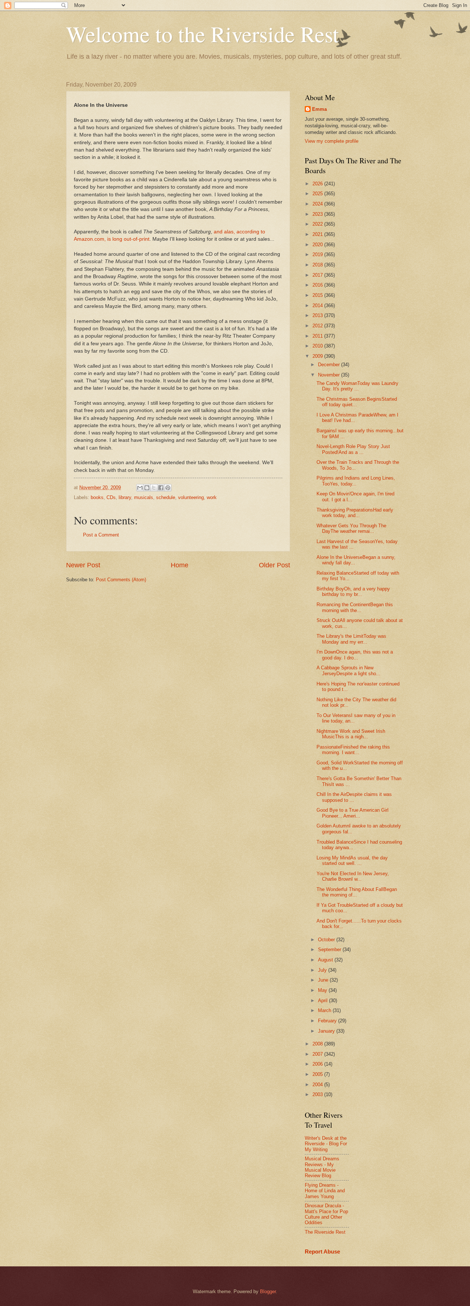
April (323, 1000)
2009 (318, 356)
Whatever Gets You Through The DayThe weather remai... (351, 528)
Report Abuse (322, 1251)
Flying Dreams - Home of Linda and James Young (325, 1190)
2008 (318, 1044)
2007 (318, 1054)
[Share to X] (154, 487)
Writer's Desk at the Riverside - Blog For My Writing (326, 1143)
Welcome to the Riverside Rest (202, 33)
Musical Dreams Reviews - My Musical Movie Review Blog (322, 1167)
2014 (318, 305)
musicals (143, 497)
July (323, 970)
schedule (165, 497)
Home (179, 565)
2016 (318, 285)
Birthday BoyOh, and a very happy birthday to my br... (353, 591)
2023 (318, 214)
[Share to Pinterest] (167, 487)
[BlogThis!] (147, 487)
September (330, 949)
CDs (111, 497)
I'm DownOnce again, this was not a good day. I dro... (355, 654)
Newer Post (83, 565)
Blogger (268, 1291)
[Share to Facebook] (160, 487)
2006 (318, 1064)
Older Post (274, 565)
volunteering (191, 497)
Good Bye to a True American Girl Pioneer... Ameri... (352, 812)
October (327, 939)
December (329, 364)
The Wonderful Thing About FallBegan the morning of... (357, 892)
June (324, 980)
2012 (318, 325)
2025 (318, 193)
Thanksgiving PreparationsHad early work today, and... (355, 512)
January (327, 1031)
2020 (318, 244)
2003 (318, 1094)
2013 (318, 315)
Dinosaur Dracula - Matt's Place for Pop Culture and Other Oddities (326, 1214)
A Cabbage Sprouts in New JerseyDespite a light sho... (348, 670)
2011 (318, 336)
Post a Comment (101, 535)
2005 (318, 1074)
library (125, 497)
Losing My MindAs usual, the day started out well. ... (352, 860)
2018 (318, 265)
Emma (319, 109)
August (326, 960)
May (323, 990)
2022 (318, 224)
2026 (318, 183)
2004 (318, 1084)
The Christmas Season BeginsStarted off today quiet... (357, 401)
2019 (318, 254)
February (328, 1020)
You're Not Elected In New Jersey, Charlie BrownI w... (353, 876)
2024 (318, 204)
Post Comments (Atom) (121, 579)
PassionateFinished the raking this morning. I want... (353, 749)
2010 (318, 346)
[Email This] (140, 487)
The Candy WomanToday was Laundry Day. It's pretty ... (357, 386)
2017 (318, 275)
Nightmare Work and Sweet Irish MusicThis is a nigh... (351, 733)
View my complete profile (331, 141)
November (329, 375)
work (212, 497)
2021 (318, 234)
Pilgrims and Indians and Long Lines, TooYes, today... (356, 480)
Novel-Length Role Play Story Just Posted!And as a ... (353, 449)
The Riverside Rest (325, 1232)
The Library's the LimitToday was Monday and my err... (351, 638)
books (97, 497)
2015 (318, 295)
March (325, 1010)
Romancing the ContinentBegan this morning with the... (355, 607)
